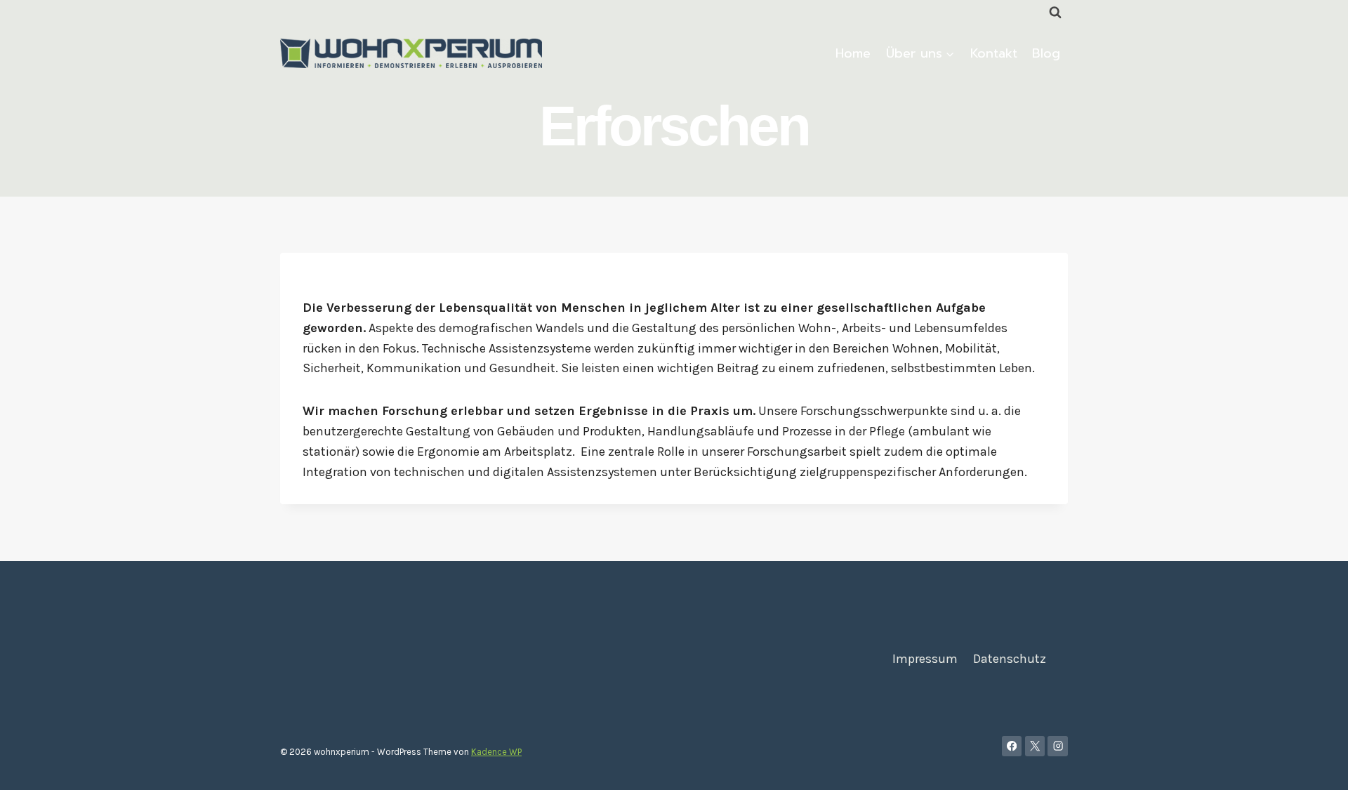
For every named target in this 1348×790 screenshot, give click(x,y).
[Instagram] (1058, 746)
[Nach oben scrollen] (1315, 764)
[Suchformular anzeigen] (1055, 12)
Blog (1046, 53)
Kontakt (993, 53)
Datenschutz (1009, 658)
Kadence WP (496, 751)
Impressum (925, 658)
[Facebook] (1012, 746)
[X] (1035, 746)
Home (853, 53)
